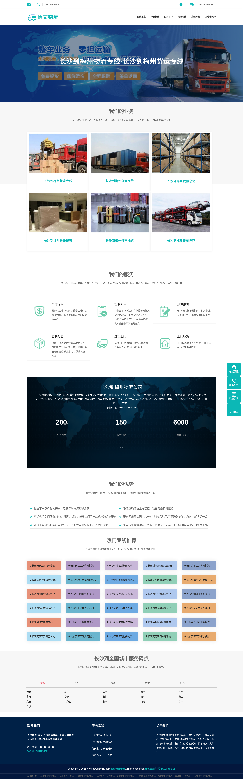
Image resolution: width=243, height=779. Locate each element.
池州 (143, 691)
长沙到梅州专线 (67, 776)
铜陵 (143, 701)
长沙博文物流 (118, 768)
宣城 (28, 706)
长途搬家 (141, 16)
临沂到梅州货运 (165, 776)
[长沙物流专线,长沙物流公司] (44, 17)
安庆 (28, 691)
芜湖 (181, 701)
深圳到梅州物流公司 (184, 776)
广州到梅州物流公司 (126, 776)
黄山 (181, 696)
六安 (28, 701)
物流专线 (182, 16)
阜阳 (28, 696)
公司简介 (168, 16)
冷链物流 (155, 16)
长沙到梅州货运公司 (85, 776)
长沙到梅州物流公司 (48, 776)
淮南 (143, 696)
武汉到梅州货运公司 (204, 776)
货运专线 (195, 16)
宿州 (104, 701)
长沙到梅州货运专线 (106, 776)
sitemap (170, 768)
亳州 (104, 691)
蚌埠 (66, 691)
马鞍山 (67, 701)
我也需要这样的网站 (155, 768)
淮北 (104, 696)
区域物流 (209, 16)
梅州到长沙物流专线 (147, 776)
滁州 (181, 691)
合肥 (66, 696)
